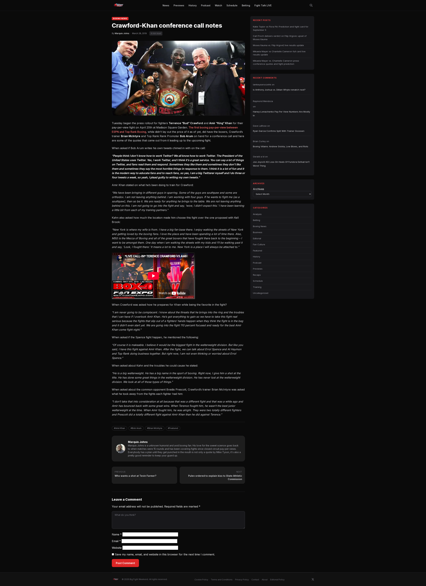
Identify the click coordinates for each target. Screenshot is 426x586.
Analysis (257, 214)
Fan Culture (259, 244)
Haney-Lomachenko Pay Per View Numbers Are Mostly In (281, 113)
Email (116, 541)
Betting (256, 220)
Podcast (257, 262)
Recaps (257, 275)
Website (117, 547)
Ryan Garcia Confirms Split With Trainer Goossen (278, 131)
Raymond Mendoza (263, 101)
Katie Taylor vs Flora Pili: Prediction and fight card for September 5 (280, 28)
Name (117, 534)
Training (257, 287)
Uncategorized (260, 293)
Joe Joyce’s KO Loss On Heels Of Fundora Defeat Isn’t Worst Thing (281, 164)
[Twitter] (313, 579)
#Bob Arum (136, 428)
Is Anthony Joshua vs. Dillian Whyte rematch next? (279, 89)
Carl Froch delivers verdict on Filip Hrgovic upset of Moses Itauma (280, 38)
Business (257, 232)
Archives (258, 189)
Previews (257, 268)
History (256, 256)
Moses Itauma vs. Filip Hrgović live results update (278, 45)
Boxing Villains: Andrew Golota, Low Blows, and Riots (280, 146)
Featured (257, 250)
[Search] (311, 5)
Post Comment (125, 563)
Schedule (258, 281)
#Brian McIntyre (154, 428)
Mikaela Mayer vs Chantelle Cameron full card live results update (279, 53)
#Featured (173, 428)
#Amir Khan (119, 428)
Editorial (257, 238)
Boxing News (120, 18)
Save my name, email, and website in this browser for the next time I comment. (165, 554)
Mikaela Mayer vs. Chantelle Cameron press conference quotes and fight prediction (276, 62)
